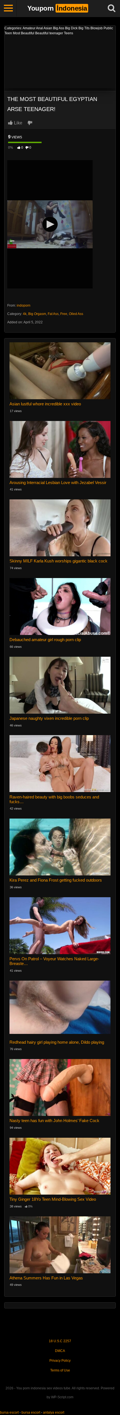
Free (63, 314)
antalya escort (53, 1412)
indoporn (23, 305)
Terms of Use (60, 1370)
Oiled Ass (76, 314)
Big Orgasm (37, 314)
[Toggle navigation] (8, 8)
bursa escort (9, 1412)
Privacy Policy (60, 1361)
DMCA (60, 1351)
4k (25, 314)
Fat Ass (53, 314)
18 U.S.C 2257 (60, 1341)
